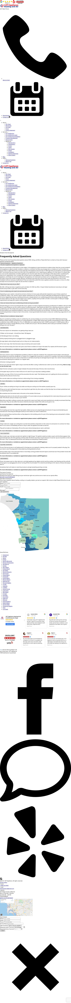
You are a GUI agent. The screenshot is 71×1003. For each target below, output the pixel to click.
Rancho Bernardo (7, 561)
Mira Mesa (5, 592)
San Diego (5, 570)
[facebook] (35, 734)
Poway (4, 559)
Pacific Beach (6, 578)
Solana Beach (6, 569)
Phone (2, 485)
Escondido (5, 597)
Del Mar (5, 556)
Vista (4, 608)
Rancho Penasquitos (8, 563)
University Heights (7, 606)
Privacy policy (3, 882)
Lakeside (5, 586)
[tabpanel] (35, 295)
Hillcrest (5, 600)
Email (1, 486)
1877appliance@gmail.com (7, 888)
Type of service (4, 925)
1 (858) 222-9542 (4, 885)
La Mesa (5, 587)
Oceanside (5, 576)
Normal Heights (7, 583)
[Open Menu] (0, 120)
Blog (4, 157)
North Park (6, 573)
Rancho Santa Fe (7, 572)
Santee (4, 566)
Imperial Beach (7, 601)
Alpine (4, 558)
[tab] (5, 263)
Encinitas (5, 595)
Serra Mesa (6, 567)
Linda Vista (5, 590)
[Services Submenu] (7, 132)
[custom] (35, 805)
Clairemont (6, 555)
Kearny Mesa (6, 603)
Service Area (3, 923)
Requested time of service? (7, 929)
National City (6, 581)
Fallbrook (5, 598)
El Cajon (5, 594)
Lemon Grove (6, 589)
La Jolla (4, 584)
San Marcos (6, 564)
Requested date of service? (7, 927)
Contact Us (6, 163)
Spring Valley (6, 604)
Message (2, 490)
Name (2, 483)
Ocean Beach (6, 575)
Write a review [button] (10, 624)
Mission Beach (6, 580)
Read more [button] (29, 626)
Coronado (5, 609)
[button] (70, 620)
